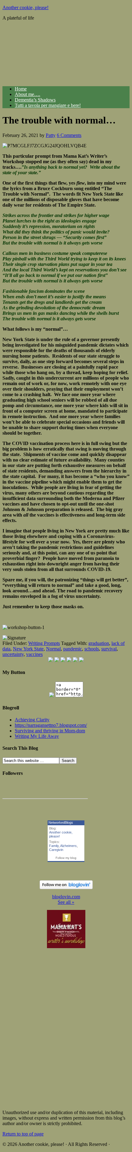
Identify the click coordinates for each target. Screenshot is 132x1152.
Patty (51, 135)
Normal (53, 648)
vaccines (34, 654)
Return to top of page (23, 1133)
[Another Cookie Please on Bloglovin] (66, 887)
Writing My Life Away (37, 736)
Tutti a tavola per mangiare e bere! (48, 105)
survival (109, 648)
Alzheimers (68, 846)
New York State (28, 648)
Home (21, 88)
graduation (98, 643)
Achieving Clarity (32, 719)
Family (54, 846)
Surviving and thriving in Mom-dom (50, 730)
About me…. (27, 94)
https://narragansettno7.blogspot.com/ (51, 725)
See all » (66, 902)
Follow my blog (66, 857)
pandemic (72, 648)
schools (91, 648)
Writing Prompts (44, 643)
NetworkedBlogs (61, 822)
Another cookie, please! (25, 7)
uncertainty (13, 654)
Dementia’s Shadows (35, 99)
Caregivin (56, 850)
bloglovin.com (66, 896)
